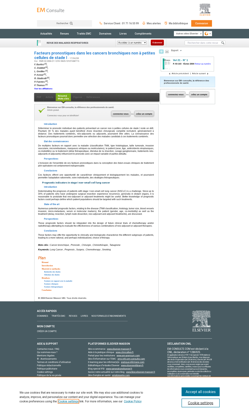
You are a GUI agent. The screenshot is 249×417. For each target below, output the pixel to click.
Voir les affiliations (43, 89)
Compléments (143, 33)
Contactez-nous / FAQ (48, 349)
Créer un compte (47, 331)
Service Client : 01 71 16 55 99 (121, 23)
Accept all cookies (201, 392)
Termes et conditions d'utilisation (54, 362)
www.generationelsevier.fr (119, 368)
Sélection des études (52, 275)
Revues (64, 33)
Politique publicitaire (47, 368)
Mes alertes (154, 23)
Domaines (105, 33)
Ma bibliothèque (178, 23)
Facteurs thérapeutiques (53, 287)
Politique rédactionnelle (49, 365)
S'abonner (157, 42)
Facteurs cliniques (51, 284)
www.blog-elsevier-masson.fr (140, 372)
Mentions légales (46, 355)
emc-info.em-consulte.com (131, 359)
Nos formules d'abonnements (109, 316)
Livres (123, 33)
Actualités (46, 33)
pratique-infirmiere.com (132, 362)
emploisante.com (121, 375)
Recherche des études (52, 272)
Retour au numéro (203, 64)
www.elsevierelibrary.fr (132, 365)
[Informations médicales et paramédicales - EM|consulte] (50, 10)
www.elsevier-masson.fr (119, 349)
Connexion (201, 23)
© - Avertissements (47, 359)
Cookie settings (68, 401)
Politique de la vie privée (49, 375)
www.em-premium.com (128, 355)
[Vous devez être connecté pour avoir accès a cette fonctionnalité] (161, 51)
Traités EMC (84, 33)
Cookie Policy (133, 401)
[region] (124, 397)
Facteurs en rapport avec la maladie (58, 281)
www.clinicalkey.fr (125, 352)
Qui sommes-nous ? (47, 352)
